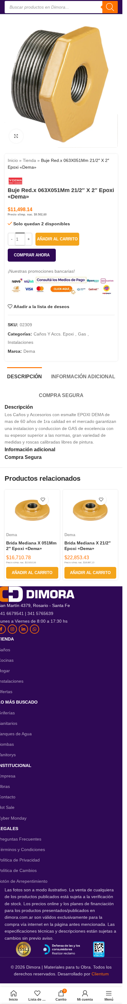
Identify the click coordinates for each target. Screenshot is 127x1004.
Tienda (29, 160)
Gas (82, 333)
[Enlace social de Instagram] (12, 629)
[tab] (24, 375)
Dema (29, 351)
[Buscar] (110, 7)
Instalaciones (20, 342)
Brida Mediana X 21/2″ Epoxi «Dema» (87, 545)
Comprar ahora (32, 255)
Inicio (13, 160)
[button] (32, 573)
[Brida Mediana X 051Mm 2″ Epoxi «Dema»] (32, 510)
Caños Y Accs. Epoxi (54, 333)
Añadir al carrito (57, 239)
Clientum (100, 973)
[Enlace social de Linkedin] (23, 629)
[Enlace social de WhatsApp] (34, 629)
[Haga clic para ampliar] (16, 136)
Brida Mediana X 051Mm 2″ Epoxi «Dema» (31, 545)
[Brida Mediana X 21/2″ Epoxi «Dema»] (90, 510)
